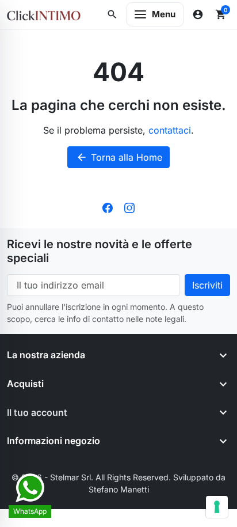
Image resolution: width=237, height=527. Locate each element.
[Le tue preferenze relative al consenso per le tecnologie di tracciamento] (217, 507)
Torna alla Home (119, 157)
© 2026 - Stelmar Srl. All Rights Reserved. (92, 477)
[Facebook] (107, 207)
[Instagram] (129, 207)
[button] (112, 14)
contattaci (169, 130)
